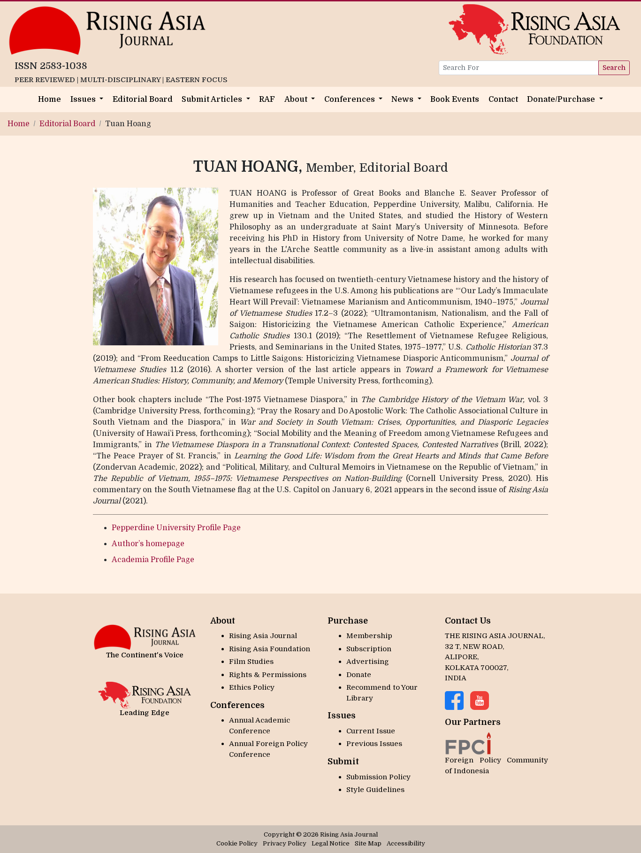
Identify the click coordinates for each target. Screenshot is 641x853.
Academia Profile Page (153, 560)
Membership (369, 636)
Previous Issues (374, 743)
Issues (84, 99)
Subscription (368, 649)
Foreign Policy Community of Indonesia (496, 765)
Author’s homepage (148, 544)
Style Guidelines (375, 789)
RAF (267, 99)
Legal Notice (331, 843)
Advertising (367, 661)
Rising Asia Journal (263, 636)
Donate (358, 674)
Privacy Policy (284, 843)
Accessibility (406, 843)
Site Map (368, 843)
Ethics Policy (252, 687)
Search (614, 67)
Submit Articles (213, 99)
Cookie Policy (237, 843)
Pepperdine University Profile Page (176, 528)
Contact (503, 99)
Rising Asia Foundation (269, 649)
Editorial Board (143, 99)
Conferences (350, 99)
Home (49, 99)
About (296, 99)
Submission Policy (378, 777)
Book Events (454, 99)
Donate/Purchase (562, 99)
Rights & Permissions (267, 674)
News (403, 99)
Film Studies (251, 661)
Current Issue (370, 731)
